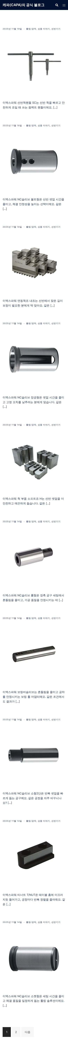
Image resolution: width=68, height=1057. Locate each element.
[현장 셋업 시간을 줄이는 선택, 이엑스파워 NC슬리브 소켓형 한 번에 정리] (34, 958)
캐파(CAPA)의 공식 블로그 (23, 5)
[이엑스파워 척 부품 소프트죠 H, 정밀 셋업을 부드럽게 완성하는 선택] (34, 460)
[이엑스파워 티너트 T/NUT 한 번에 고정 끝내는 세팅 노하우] (34, 856)
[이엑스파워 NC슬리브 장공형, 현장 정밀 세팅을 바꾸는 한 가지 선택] (34, 359)
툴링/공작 (31, 28)
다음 (27, 1032)
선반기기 (56, 28)
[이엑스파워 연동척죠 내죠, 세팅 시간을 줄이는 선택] (34, 262)
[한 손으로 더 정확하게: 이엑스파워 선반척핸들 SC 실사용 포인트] (34, 64)
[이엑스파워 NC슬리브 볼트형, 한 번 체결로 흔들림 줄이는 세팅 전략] (34, 161)
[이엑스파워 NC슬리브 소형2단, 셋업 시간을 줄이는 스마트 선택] (34, 755)
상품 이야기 (44, 28)
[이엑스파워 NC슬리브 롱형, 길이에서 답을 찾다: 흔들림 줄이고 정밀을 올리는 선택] (34, 557)
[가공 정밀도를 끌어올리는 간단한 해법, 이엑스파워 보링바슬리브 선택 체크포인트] (34, 654)
